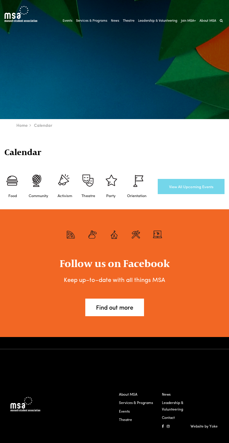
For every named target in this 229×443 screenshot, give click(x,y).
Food (12, 195)
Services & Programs (91, 20)
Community (38, 195)
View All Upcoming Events (191, 186)
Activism (65, 195)
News (115, 20)
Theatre (128, 20)
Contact (168, 417)
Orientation (136, 195)
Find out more (114, 307)
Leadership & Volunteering (157, 20)
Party (111, 195)
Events (67, 20)
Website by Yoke (204, 426)
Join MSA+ (188, 20)
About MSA (207, 20)
